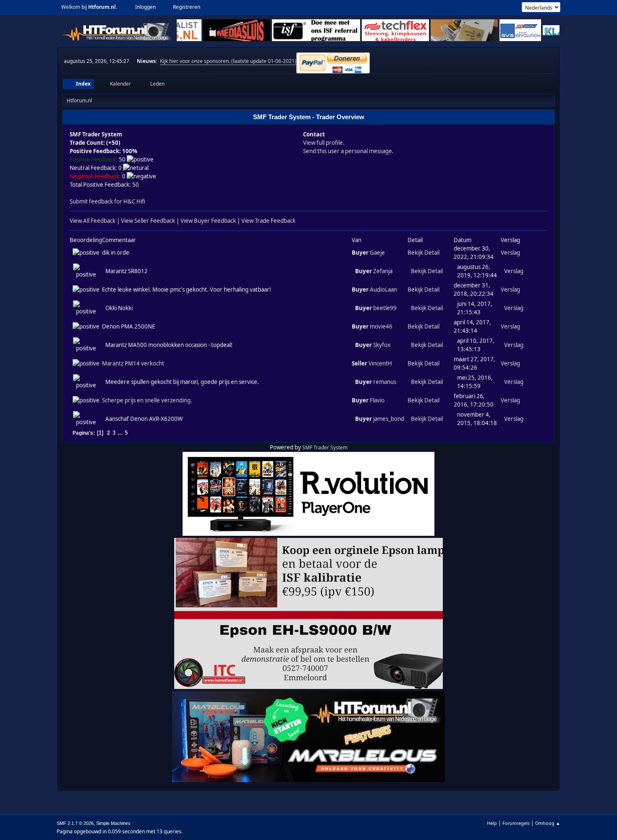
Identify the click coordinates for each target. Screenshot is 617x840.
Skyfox (381, 345)
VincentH (380, 363)
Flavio (377, 400)
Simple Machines (113, 823)
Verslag (510, 252)
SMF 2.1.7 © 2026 (75, 823)
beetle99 (385, 308)
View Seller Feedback (148, 220)
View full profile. (324, 142)
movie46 (381, 326)
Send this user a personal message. (348, 151)
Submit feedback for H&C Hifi (107, 201)
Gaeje (377, 252)
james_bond (388, 419)
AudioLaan (383, 289)
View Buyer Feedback (208, 220)
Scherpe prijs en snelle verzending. (147, 400)
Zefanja (382, 271)
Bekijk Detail (423, 252)
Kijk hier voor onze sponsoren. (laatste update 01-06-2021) (228, 61)
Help (492, 823)
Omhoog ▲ (547, 823)
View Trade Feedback (268, 220)
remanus (384, 382)
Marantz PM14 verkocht (133, 363)
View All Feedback (92, 220)
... (121, 433)
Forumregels (516, 823)
